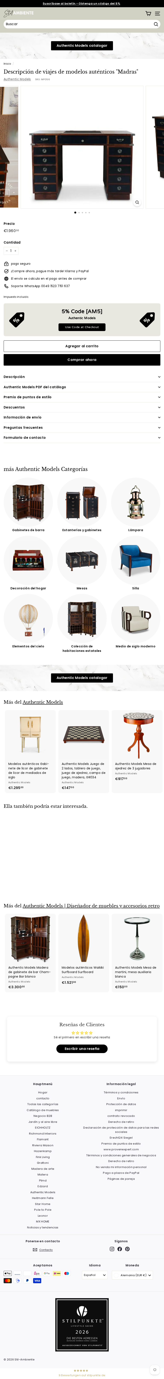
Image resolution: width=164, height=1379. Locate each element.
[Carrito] (148, 13)
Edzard (43, 1186)
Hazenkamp (43, 1151)
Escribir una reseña (82, 1048)
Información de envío (23, 417)
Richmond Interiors (42, 1134)
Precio (9, 223)
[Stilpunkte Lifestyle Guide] (82, 1350)
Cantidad (12, 242)
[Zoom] (137, 202)
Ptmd (43, 1180)
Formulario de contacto (25, 437)
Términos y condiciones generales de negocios (121, 1155)
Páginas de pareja (121, 1179)
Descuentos (14, 407)
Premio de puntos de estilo (28, 397)
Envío (121, 1098)
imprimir (121, 1110)
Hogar (42, 1092)
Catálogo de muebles (43, 1110)
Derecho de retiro (121, 1122)
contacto (43, 1098)
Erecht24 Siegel (121, 1138)
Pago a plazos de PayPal (121, 1173)
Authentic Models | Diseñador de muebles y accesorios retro (91, 906)
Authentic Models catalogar (82, 45)
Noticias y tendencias (42, 1227)
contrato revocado (121, 1116)
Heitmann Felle (43, 1198)
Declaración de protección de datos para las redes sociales (121, 1130)
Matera (43, 1175)
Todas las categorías (43, 1104)
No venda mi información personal (121, 1167)
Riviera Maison (42, 1145)
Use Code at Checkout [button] (82, 327)
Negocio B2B (43, 1116)
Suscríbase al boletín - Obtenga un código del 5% (81, 3)
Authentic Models (17, 79)
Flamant (42, 1139)
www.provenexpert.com (121, 1149)
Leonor (43, 1216)
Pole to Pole (42, 1210)
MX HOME (42, 1221)
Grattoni (43, 1163)
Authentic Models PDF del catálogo (35, 387)
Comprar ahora (81, 359)
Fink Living (43, 1157)
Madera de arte (42, 1169)
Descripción (14, 377)
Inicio (7, 63)
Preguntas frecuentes (23, 427)
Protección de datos (121, 1104)
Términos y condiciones (121, 1092)
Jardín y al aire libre (42, 1122)
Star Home (42, 1204)
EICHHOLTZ (42, 1128)
